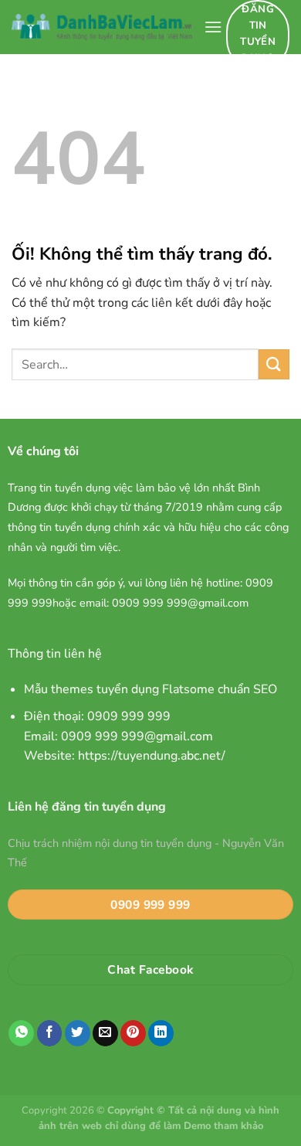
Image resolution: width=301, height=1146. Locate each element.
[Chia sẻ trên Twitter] (77, 1033)
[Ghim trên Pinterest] (133, 1033)
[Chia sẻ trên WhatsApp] (21, 1033)
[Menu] (213, 27)
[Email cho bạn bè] (105, 1033)
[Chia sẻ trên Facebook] (50, 1033)
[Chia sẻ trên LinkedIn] (161, 1033)
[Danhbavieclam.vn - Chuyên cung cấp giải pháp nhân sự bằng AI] (102, 27)
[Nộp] (274, 364)
